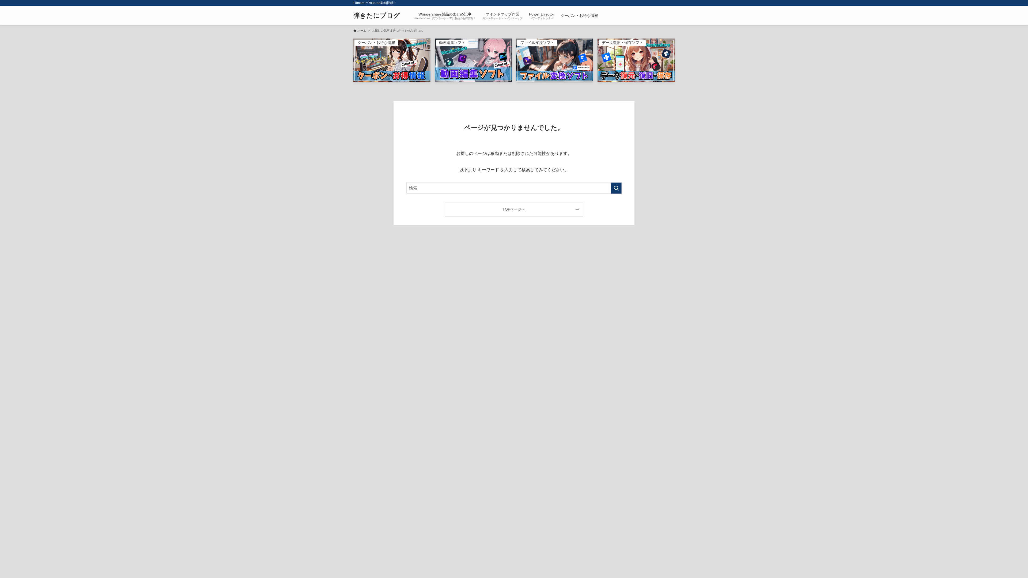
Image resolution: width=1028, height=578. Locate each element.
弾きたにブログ (376, 15)
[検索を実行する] (616, 188)
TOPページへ (513, 209)
